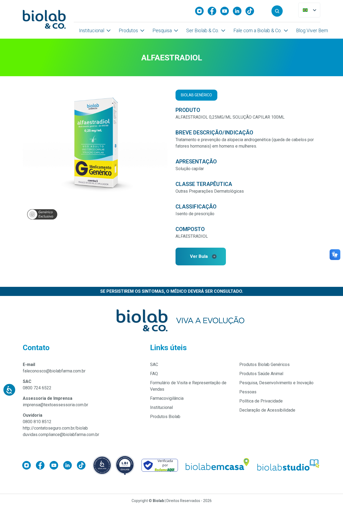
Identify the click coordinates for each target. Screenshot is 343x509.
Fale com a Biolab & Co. (257, 30)
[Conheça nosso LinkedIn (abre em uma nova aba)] (239, 11)
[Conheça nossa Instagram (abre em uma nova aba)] (201, 11)
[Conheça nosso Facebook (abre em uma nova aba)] (214, 11)
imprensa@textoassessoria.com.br (55, 404)
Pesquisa (162, 30)
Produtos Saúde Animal (261, 373)
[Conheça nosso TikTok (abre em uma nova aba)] (251, 11)
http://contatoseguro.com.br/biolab (55, 428)
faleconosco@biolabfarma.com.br (54, 370)
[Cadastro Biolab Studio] (288, 465)
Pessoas (247, 391)
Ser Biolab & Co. (202, 30)
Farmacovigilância (167, 398)
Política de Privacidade (261, 401)
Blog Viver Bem (312, 30)
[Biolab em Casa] (217, 465)
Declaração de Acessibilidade (267, 410)
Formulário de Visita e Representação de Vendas (188, 386)
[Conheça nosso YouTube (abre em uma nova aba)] (226, 11)
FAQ (154, 373)
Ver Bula (199, 256)
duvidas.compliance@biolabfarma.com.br (61, 434)
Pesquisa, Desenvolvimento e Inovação (276, 382)
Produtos (128, 30)
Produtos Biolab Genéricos (264, 364)
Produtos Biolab (165, 416)
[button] (277, 11)
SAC (154, 364)
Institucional (91, 30)
